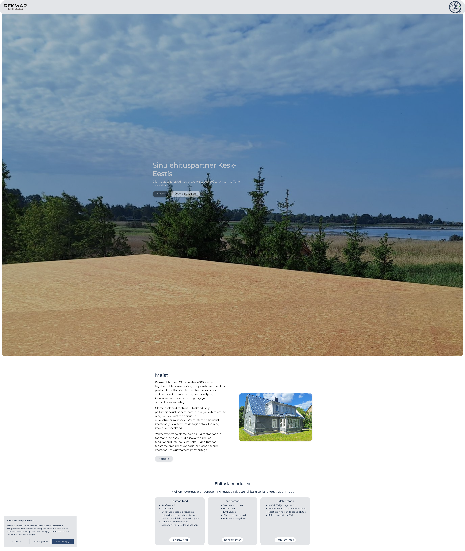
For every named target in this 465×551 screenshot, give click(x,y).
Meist (161, 194)
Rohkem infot (179, 539)
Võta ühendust (185, 194)
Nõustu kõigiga (63, 541)
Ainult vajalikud (40, 541)
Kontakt (164, 458)
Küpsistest (17, 541)
